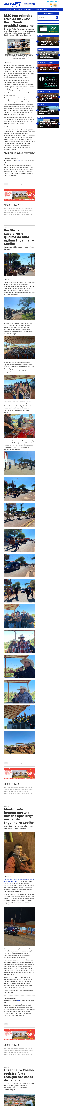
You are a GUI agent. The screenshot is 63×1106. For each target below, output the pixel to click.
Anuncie (46, 9)
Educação (42, 118)
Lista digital (18, 9)
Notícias (8, 9)
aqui (19, 160)
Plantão (41, 36)
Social (40, 49)
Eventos (41, 104)
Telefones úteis (29, 9)
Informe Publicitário (45, 62)
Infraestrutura (44, 91)
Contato (39, 9)
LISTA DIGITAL (48, 14)
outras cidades (29, 3)
